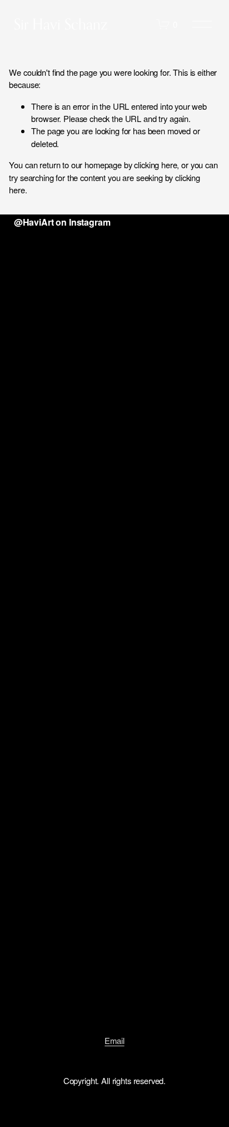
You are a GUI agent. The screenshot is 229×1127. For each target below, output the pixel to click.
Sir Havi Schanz (60, 24)
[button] (39, 280)
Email (114, 1040)
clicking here (155, 164)
